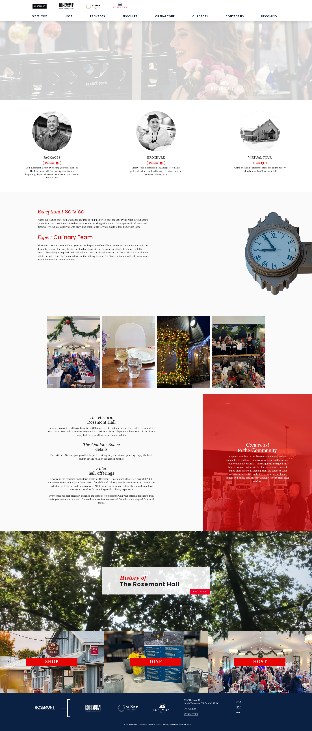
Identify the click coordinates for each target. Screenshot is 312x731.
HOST (69, 16)
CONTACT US (235, 16)
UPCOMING (269, 16)
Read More (199, 591)
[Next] (288, 55)
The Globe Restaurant (115, 256)
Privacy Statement (170, 724)
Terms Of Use (184, 724)
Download (49, 163)
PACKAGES (97, 16)
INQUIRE (107, 71)
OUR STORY (200, 16)
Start (258, 163)
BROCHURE (129, 16)
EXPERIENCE (39, 16)
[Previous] (23, 55)
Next (257, 351)
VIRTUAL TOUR (165, 16)
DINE (238, 707)
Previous (54, 350)
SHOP (238, 701)
